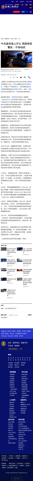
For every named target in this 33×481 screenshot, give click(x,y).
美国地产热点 (12, 417)
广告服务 (17, 458)
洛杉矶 (19, 331)
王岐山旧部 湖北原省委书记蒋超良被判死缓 (11, 261)
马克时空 (24, 393)
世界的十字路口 (26, 391)
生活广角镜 (11, 422)
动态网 (27, 465)
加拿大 (14, 331)
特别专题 (21, 419)
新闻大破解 (25, 385)
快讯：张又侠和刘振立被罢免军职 (27, 250)
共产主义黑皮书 (22, 441)
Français (4, 336)
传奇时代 (20, 424)
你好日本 (10, 424)
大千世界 (10, 434)
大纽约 (9, 331)
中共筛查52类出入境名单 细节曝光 (11, 271)
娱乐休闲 (11, 419)
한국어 (21, 336)
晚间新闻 (12, 380)
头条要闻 (10, 362)
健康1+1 (23, 402)
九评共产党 (21, 432)
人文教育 (12, 400)
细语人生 (24, 397)
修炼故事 (20, 447)
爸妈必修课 (12, 413)
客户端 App (5, 460)
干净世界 (27, 463)
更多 (16, 467)
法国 (2, 333)
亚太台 (12, 333)
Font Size (25, 77)
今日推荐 (10, 365)
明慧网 (22, 465)
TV (23, 11)
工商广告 (20, 449)
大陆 (12, 38)
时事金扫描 (25, 378)
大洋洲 (24, 331)
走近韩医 (23, 413)
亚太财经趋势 (13, 393)
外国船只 (16, 89)
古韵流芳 (11, 406)
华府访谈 (12, 387)
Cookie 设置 (16, 478)
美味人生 (10, 430)
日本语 (16, 336)
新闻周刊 (12, 385)
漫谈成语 (11, 410)
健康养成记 (24, 408)
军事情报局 (25, 387)
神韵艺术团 (12, 463)
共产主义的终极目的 (23, 428)
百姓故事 (20, 443)
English (24, 333)
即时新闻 (23, 362)
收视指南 (18, 456)
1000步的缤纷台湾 (12, 439)
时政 (15, 38)
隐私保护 (24, 456)
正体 (27, 1)
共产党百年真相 (22, 426)
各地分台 (22, 1)
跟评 (30, 315)
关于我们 (11, 456)
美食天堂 (10, 428)
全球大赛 (16, 367)
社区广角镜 (13, 391)
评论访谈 (25, 372)
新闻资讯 (7, 38)
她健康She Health (25, 404)
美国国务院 (15, 97)
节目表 (10, 346)
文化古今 (11, 415)
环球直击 (12, 376)
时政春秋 (24, 380)
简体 (31, 1)
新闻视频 (13, 372)
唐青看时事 (25, 389)
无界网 (3, 467)
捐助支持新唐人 (13, 349)
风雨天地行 (21, 438)
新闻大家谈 (25, 374)
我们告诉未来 (22, 422)
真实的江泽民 (22, 434)
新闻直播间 (16, 11)
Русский (10, 336)
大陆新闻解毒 (25, 395)
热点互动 (24, 376)
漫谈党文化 (21, 445)
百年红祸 (20, 436)
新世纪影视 (10, 467)
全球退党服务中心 (13, 465)
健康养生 (24, 400)
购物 (21, 349)
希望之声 (4, 465)
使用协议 (4, 458)
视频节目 (24, 343)
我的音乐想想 (11, 443)
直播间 (17, 346)
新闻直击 (12, 382)
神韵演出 (10, 367)
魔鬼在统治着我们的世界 (24, 430)
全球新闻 (12, 374)
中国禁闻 (12, 378)
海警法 (16, 87)
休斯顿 (29, 331)
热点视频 (16, 362)
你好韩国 (10, 426)
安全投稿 (11, 458)
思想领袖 (24, 382)
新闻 (9, 354)
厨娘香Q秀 (11, 436)
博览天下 (16, 365)
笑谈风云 (11, 404)
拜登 (23, 173)
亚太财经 (12, 395)
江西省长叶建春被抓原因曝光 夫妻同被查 (27, 271)
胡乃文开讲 (24, 406)
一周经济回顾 (13, 389)
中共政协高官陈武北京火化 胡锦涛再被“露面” (27, 261)
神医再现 (23, 410)
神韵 (12, 1)
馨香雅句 (11, 408)
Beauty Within (12, 432)
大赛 (17, 1)
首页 (2, 38)
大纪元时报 (20, 463)
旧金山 (7, 333)
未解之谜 (11, 402)
